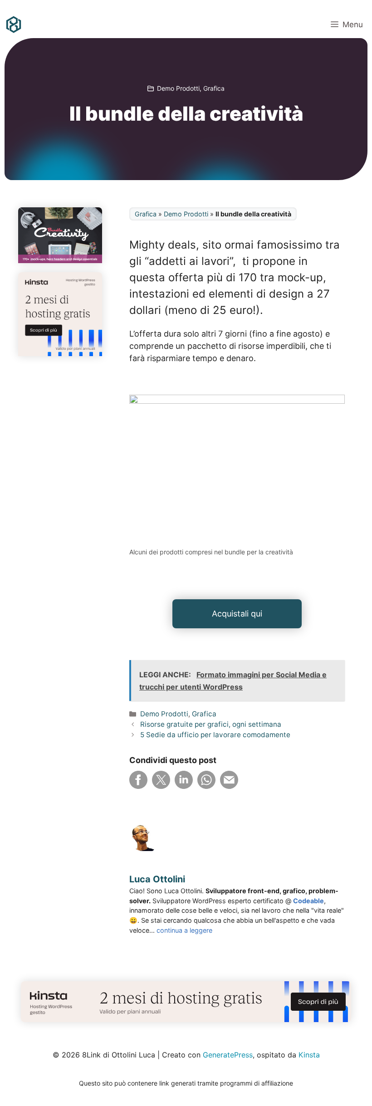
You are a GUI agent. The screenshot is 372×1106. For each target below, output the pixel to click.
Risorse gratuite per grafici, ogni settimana (210, 724)
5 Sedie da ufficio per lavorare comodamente (215, 734)
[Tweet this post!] (161, 786)
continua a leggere (184, 930)
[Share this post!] (138, 786)
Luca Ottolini (157, 879)
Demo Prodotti (178, 88)
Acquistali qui (237, 613)
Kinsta (309, 1054)
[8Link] (14, 24)
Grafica (214, 88)
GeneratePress (228, 1054)
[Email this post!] (229, 786)
